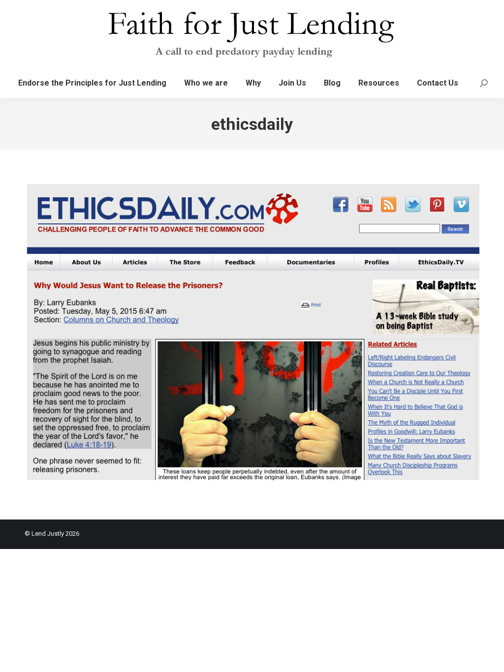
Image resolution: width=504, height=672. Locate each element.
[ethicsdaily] (252, 332)
